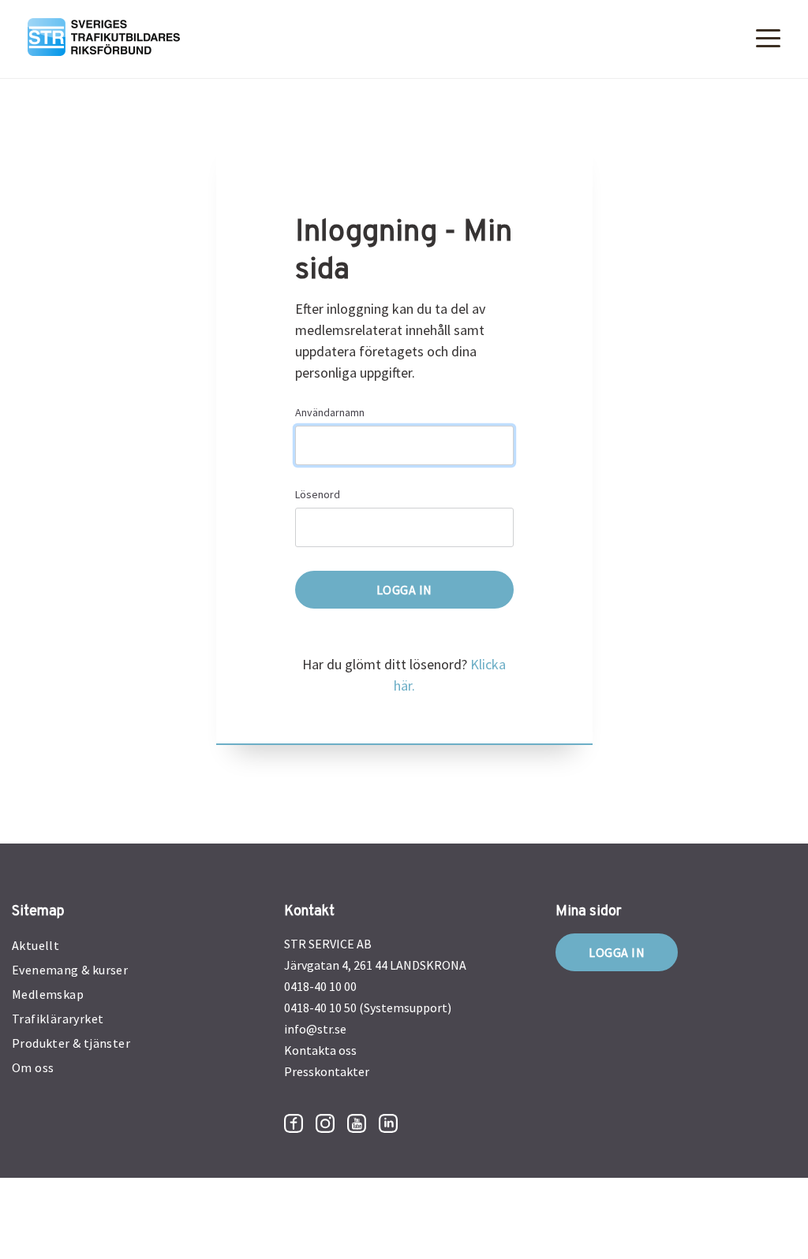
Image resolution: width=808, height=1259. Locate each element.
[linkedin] (388, 1123)
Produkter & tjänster (71, 1043)
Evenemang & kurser (70, 970)
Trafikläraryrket (57, 1018)
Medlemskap (48, 994)
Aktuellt (35, 945)
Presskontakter (326, 1071)
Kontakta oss (320, 1050)
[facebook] (293, 1123)
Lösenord (317, 494)
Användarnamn (330, 412)
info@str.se (315, 1029)
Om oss (33, 1067)
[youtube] (356, 1123)
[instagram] (325, 1123)
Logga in (617, 952)
